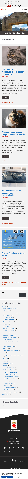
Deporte (5, 324)
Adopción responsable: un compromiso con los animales (13, 133)
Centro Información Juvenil (11, 376)
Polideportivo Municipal (10, 387)
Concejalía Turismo (8, 317)
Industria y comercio (8, 335)
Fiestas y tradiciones (8, 330)
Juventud (5, 348)
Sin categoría (5, 394)
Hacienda (5, 333)
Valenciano (14, 6)
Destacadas (6, 326)
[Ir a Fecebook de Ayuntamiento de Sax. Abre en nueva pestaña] (5, 448)
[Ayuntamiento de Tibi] (4, 9)
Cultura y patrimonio (8, 322)
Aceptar (4, 476)
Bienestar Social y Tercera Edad (11, 313)
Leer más (5, 97)
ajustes (11, 474)
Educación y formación (9, 328)
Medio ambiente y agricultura (10, 350)
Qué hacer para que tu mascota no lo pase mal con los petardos (13, 72)
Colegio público (8, 339)
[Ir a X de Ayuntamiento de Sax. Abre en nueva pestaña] (9, 448)
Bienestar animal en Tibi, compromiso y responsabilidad (12, 193)
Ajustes (16, 476)
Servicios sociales (8, 389)
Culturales (6, 310)
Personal (5, 359)
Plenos (5, 361)
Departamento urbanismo (11, 378)
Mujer (4, 352)
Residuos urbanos (9, 344)
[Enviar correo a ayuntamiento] (14, 4)
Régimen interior (7, 363)
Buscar (4, 292)
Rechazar (10, 476)
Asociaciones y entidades (9, 308)
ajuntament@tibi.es (14, 438)
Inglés (19, 6)
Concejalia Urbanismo (20, 282)
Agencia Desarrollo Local (10, 372)
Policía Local (7, 385)
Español (9, 6)
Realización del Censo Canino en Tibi (13, 254)
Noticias (4, 284)
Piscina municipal (8, 383)
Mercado (6, 381)
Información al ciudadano (9, 337)
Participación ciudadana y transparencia (13, 355)
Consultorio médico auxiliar (11, 341)
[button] (19, 9)
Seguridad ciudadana (8, 367)
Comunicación (6, 315)
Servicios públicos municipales (11, 392)
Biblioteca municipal (9, 374)
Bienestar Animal (8, 102)
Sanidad (5, 365)
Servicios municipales (8, 370)
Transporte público (9, 346)
